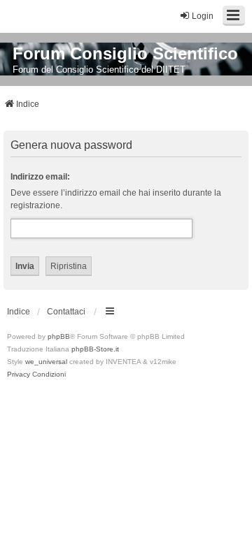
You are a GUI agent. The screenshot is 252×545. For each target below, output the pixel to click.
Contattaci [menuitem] (66, 312)
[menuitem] (18, 374)
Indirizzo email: (40, 177)
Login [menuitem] (203, 16)
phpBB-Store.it (95, 349)
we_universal (46, 361)
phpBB (59, 336)
